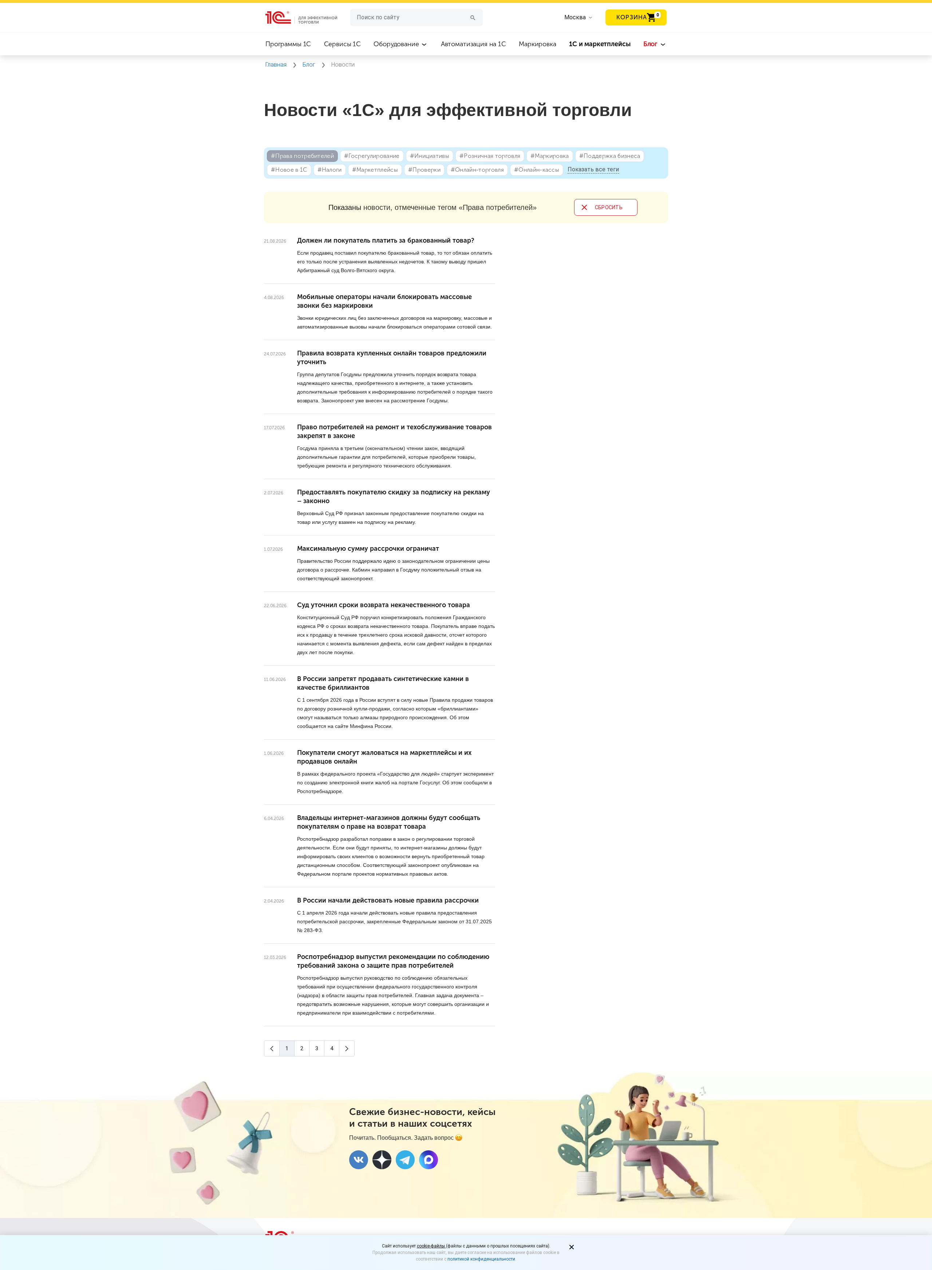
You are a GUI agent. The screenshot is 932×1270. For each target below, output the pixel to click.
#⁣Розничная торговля (489, 155)
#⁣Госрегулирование (371, 155)
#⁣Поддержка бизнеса (609, 155)
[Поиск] (473, 17)
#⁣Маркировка (549, 155)
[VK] (358, 1159)
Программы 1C (288, 44)
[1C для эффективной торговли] (307, 17)
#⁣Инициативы (430, 155)
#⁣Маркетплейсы (375, 169)
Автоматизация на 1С (473, 44)
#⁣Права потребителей (302, 155)
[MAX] (428, 1159)
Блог (651, 44)
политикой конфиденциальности (481, 1259)
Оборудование (397, 44)
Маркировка (537, 44)
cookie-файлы (431, 1246)
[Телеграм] (405, 1159)
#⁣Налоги (329, 169)
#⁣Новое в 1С (289, 169)
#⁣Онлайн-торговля (477, 169)
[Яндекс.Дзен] (381, 1159)
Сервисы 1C (342, 44)
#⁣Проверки (424, 169)
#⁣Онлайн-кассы (536, 169)
